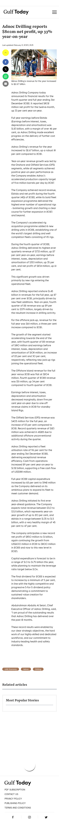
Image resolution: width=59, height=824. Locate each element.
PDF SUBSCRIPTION (15, 789)
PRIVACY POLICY (13, 798)
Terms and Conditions (18, 807)
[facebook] (6, 62)
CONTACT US (11, 794)
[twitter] (6, 69)
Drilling (38, 669)
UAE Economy (11, 669)
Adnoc (26, 669)
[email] (6, 84)
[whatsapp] (6, 76)
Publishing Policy (15, 803)
